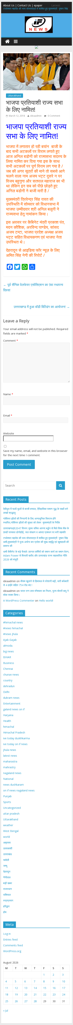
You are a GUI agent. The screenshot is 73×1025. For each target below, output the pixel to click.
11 (6, 988)
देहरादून (6, 871)
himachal (8, 726)
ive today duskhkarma (16, 738)
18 (6, 994)
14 (35, 988)
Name (8, 394)
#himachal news (13, 622)
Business (8, 663)
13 (25, 988)
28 (35, 1001)
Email (7, 415)
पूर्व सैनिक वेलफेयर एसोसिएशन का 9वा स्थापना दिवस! (33, 287)
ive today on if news (15, 744)
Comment (10, 340)
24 (63, 994)
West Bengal (11, 831)
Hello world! (46, 600)
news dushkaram (13, 784)
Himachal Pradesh (14, 732)
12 (16, 988)
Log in (7, 933)
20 (25, 994)
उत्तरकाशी (7, 848)
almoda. (8, 645)
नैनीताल (6, 877)
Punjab (7, 796)
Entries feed (10, 939)
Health (7, 721)
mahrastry (9, 767)
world (6, 837)
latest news (10, 755)
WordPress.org (12, 951)
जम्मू (5, 865)
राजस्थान (7, 889)
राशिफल (7, 894)
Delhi (6, 692)
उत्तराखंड (7, 854)
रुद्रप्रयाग (8, 900)
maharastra (10, 761)
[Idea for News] (38, 17)
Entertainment (11, 703)
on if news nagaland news (19, 790)
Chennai (8, 669)
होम (4, 912)
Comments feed (13, 945)
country (7, 680)
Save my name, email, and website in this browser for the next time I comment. (35, 453)
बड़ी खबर (7, 883)
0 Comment (53, 115)
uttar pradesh (11, 813)
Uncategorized (12, 808)
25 (6, 1001)
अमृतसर (7, 842)
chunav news (11, 674)
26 (16, 1001)
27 (25, 1001)
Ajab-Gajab (10, 640)
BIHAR (7, 657)
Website (8, 433)
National (8, 779)
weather (8, 825)
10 (63, 981)
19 (16, 994)
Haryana (8, 715)
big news (8, 651)
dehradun (9, 686)
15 (44, 988)
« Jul (5, 1010)
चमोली (6, 860)
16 (54, 988)
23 (54, 994)
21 (35, 994)
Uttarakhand (14, 95)
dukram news (11, 697)
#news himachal (13, 628)
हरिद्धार (6, 906)
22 (44, 994)
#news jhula (10, 634)
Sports (7, 802)
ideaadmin (36, 115)
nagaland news (12, 773)
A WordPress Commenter (18, 600)
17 (63, 988)
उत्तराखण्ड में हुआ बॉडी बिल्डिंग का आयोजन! (42, 306)
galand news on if (14, 709)
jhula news (9, 750)
